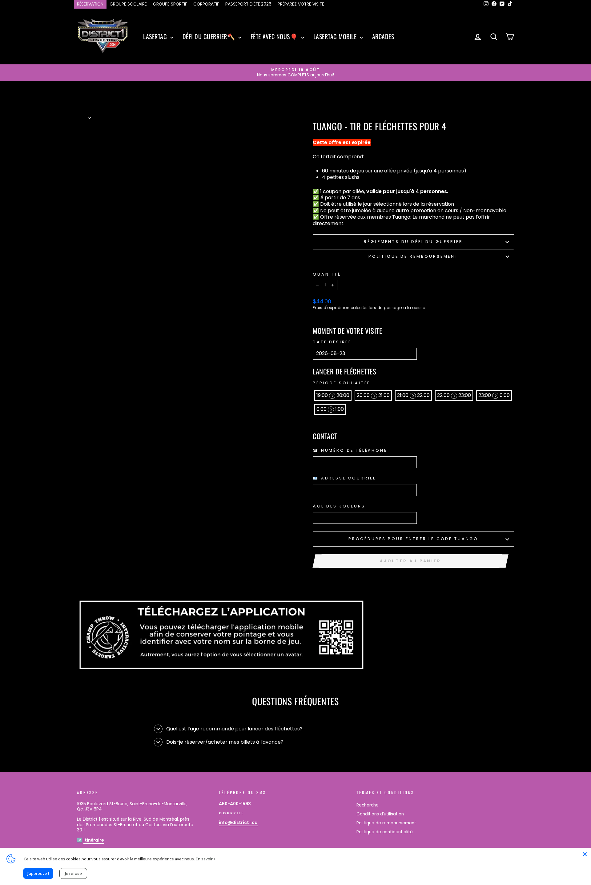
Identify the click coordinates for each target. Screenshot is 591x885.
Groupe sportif (170, 4)
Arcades (383, 36)
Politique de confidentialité (384, 832)
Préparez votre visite (301, 4)
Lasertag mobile (335, 36)
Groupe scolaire (128, 4)
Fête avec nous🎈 (275, 36)
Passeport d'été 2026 (248, 4)
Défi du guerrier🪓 (210, 36)
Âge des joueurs (339, 506)
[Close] (585, 854)
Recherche (367, 805)
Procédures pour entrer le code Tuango (413, 538)
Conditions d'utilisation (380, 814)
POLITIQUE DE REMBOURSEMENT (413, 256)
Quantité (327, 274)
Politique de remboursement (386, 823)
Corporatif (206, 4)
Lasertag (156, 36)
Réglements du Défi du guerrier (413, 241)
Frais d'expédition (331, 308)
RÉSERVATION (90, 4)
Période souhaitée (341, 383)
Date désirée (332, 342)
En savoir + (206, 859)
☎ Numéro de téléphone (350, 450)
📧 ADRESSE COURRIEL (344, 478)
